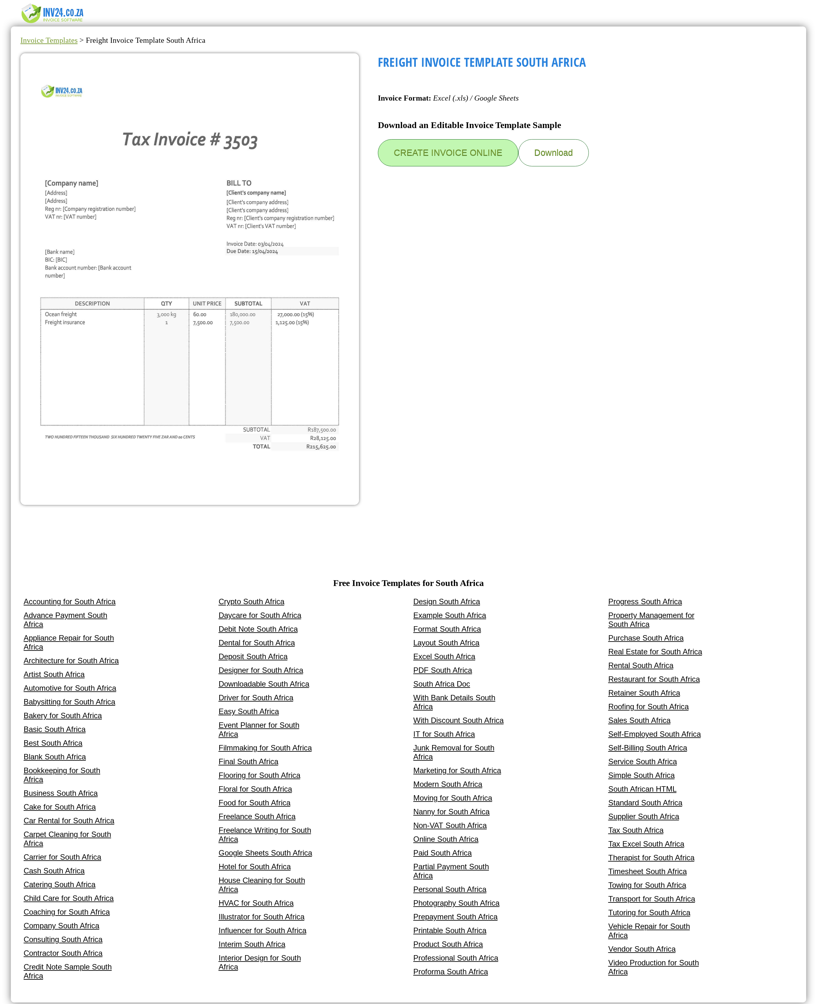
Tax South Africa (635, 830)
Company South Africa (61, 925)
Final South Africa (248, 761)
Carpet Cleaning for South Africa (67, 839)
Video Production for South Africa (653, 967)
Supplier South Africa (643, 816)
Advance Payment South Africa (65, 619)
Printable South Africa (449, 930)
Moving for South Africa (452, 798)
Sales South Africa (639, 720)
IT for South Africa (444, 734)
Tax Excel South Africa (646, 844)
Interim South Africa (252, 944)
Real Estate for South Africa (655, 651)
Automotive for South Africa (70, 688)
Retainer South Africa (644, 692)
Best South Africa (53, 743)
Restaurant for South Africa (654, 679)
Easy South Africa (249, 711)
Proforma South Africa (450, 971)
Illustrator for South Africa (261, 916)
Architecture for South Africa (71, 660)
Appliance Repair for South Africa (69, 642)
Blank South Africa (55, 756)
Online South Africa (445, 839)
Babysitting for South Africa (69, 701)
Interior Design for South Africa (260, 962)
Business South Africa (61, 793)
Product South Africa (448, 944)
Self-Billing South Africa (647, 747)
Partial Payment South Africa (451, 871)
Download (553, 152)
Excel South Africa (444, 656)
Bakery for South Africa (63, 715)
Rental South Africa (640, 665)
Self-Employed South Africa (654, 734)
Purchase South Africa (646, 638)
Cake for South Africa (60, 806)
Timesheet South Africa (647, 871)
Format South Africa (447, 629)
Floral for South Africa (255, 789)
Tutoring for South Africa (649, 912)
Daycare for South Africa (260, 615)
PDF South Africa (442, 670)
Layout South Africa (446, 642)
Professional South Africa (455, 958)
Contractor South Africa (63, 953)
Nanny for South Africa (451, 811)
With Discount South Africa (458, 720)
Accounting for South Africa (70, 601)
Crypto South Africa (251, 601)
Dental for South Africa (257, 642)
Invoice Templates (49, 40)
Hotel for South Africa (255, 866)
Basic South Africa (55, 729)
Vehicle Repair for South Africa (649, 930)
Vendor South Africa (642, 949)
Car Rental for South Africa (69, 820)
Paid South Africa (442, 852)
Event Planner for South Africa (259, 729)
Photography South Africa (456, 903)
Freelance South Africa (257, 816)
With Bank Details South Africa (454, 702)
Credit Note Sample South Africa (68, 971)
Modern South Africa (447, 784)
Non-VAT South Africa (450, 825)
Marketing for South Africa (457, 770)
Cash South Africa (54, 870)
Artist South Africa (54, 674)
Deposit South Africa (253, 656)
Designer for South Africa (261, 670)
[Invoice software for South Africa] (52, 23)
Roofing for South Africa (648, 706)
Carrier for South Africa (62, 857)
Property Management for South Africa (651, 619)
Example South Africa (449, 615)
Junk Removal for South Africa (453, 752)
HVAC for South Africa (256, 903)
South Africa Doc (441, 684)
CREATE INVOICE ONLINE (448, 152)
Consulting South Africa (63, 939)
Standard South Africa (645, 802)
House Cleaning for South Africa (262, 885)
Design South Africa (446, 601)
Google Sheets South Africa (265, 852)
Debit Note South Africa (258, 629)
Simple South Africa (641, 775)
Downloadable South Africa (264, 684)
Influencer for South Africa (262, 930)
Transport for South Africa (651, 898)
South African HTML (642, 789)
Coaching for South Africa (67, 912)
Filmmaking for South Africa (265, 747)
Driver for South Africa (256, 697)
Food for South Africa (254, 802)
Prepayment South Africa (455, 916)
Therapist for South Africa (651, 857)
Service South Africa (642, 761)
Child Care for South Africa (69, 898)
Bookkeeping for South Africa (62, 775)
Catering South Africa (59, 884)
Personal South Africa (449, 889)
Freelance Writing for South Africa (265, 834)
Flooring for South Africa (259, 775)
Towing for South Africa (647, 885)
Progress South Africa (645, 601)
